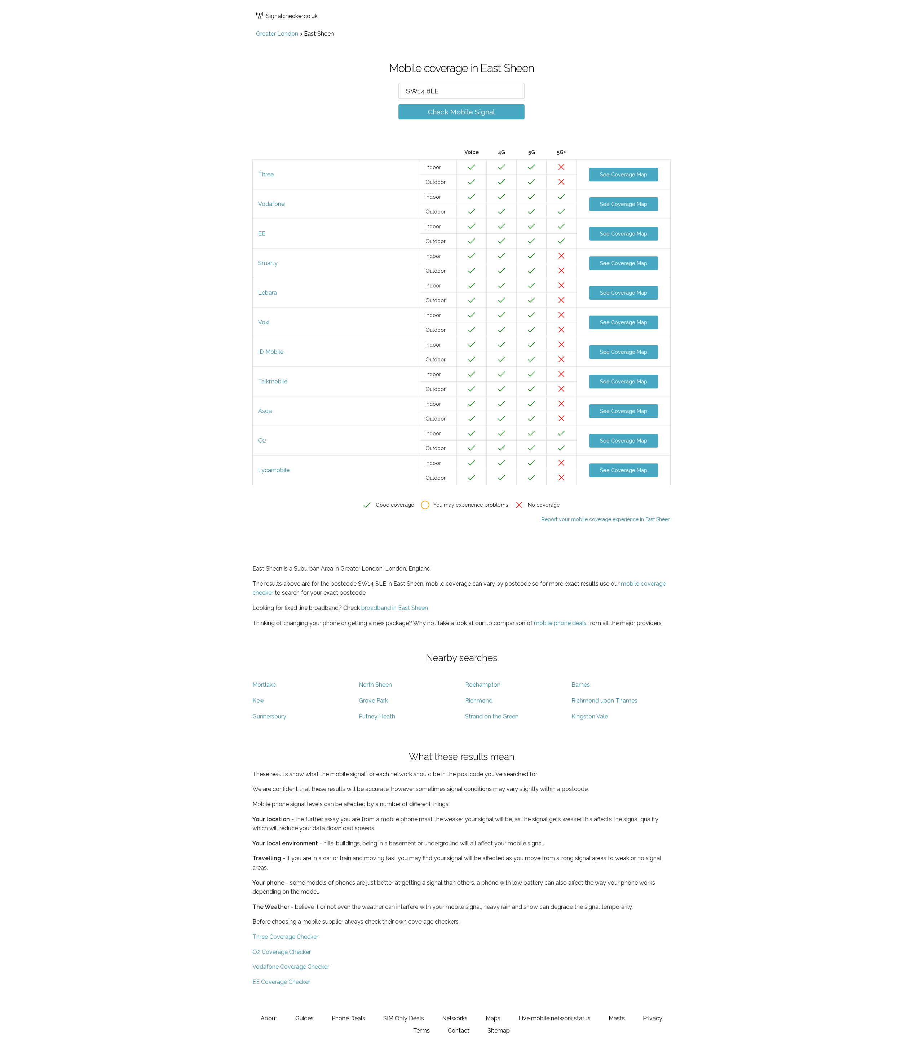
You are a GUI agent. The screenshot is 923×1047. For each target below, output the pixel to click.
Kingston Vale (589, 716)
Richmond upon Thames (604, 700)
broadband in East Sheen (394, 607)
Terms (421, 1030)
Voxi (263, 322)
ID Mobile (270, 351)
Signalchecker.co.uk (292, 16)
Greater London (277, 33)
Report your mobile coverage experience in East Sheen (606, 519)
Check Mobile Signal (461, 112)
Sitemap (498, 1030)
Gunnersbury (269, 716)
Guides (304, 1018)
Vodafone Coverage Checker (290, 966)
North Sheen (375, 684)
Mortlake (264, 684)
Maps (493, 1018)
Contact (458, 1030)
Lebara (267, 292)
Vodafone (271, 204)
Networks (455, 1018)
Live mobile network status (554, 1018)
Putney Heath (377, 716)
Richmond (479, 700)
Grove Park (373, 700)
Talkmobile (272, 381)
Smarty (268, 263)
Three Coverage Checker (285, 936)
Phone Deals (348, 1018)
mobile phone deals (560, 623)
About (269, 1018)
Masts (617, 1018)
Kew (258, 700)
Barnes (580, 684)
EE (261, 233)
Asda (265, 411)
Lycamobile (274, 470)
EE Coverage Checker (281, 981)
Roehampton (482, 684)
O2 (262, 440)
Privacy (652, 1018)
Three (266, 174)
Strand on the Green (491, 716)
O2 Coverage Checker (281, 952)
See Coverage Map (623, 174)
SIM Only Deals (403, 1018)
